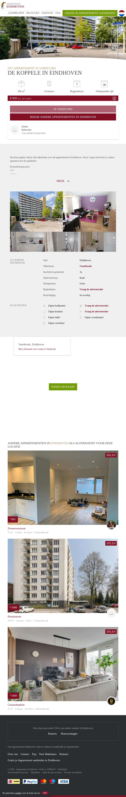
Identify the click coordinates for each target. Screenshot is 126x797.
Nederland (62, 769)
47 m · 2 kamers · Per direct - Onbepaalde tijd (28, 709)
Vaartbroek (86, 266)
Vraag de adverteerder (91, 289)
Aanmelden (16, 13)
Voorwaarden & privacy (18, 772)
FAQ (57, 13)
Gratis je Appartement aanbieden (90, 13)
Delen (111, 455)
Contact (25, 754)
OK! (45, 793)
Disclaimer (35, 772)
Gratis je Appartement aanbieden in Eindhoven (34, 760)
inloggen (32, 13)
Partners (63, 754)
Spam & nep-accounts (51, 772)
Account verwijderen (73, 772)
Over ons (13, 754)
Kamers (52, 733)
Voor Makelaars (48, 754)
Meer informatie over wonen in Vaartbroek (37, 349)
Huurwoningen (69, 733)
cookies (18, 793)
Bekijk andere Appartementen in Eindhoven (63, 116)
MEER (61, 180)
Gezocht (47, 13)
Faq (34, 754)
